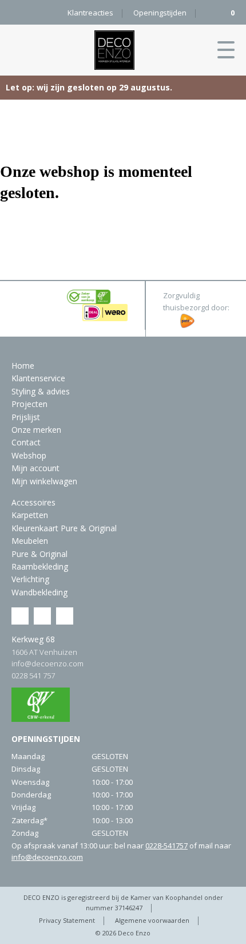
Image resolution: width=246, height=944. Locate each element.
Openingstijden (160, 12)
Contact (26, 442)
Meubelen (29, 540)
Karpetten (29, 514)
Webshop (28, 455)
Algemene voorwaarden (152, 920)
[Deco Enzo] (114, 50)
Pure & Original (39, 553)
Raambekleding (39, 566)
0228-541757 (166, 845)
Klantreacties (90, 12)
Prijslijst (25, 417)
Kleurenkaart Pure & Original (64, 528)
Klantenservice (38, 378)
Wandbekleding (39, 592)
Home (22, 365)
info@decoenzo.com (47, 663)
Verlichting (30, 579)
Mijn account (35, 468)
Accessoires (33, 502)
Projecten (29, 403)
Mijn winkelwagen (44, 481)
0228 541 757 (33, 675)
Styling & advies (40, 391)
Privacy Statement (67, 920)
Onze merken (36, 429)
